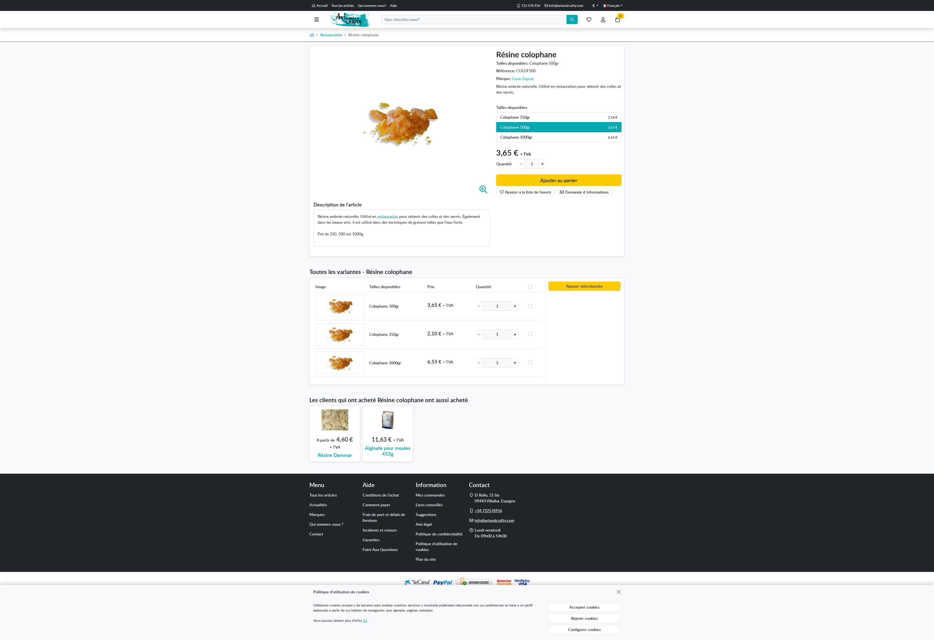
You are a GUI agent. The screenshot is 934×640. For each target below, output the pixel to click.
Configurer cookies (584, 629)
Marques (317, 514)
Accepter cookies (584, 607)
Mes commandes (430, 495)
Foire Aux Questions (380, 549)
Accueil (321, 5)
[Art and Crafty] (352, 19)
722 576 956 (530, 5)
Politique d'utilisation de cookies (437, 546)
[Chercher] (572, 19)
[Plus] (542, 164)
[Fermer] (619, 592)
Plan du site (426, 559)
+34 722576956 (488, 510)
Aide (393, 5)
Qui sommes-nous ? (326, 524)
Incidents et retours (380, 530)
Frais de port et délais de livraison (384, 517)
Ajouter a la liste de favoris (527, 192)
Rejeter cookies (584, 618)
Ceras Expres (523, 78)
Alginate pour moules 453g (387, 450)
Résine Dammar (335, 455)
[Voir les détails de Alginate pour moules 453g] (387, 420)
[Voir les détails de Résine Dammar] (335, 420)
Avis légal (424, 524)
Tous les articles (323, 495)
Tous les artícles (342, 5)
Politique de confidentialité (439, 534)
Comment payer (376, 504)
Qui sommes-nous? (372, 5)
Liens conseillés (429, 504)
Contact (316, 534)
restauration (387, 216)
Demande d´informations (586, 192)
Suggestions (426, 514)
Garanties (371, 539)
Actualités (318, 504)
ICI (365, 620)
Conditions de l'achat (381, 495)
